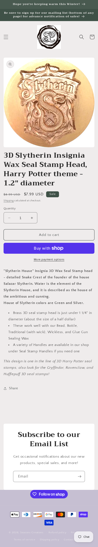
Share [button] (13, 388)
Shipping (9, 200)
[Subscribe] (79, 476)
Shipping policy (49, 539)
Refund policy (57, 532)
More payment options (49, 259)
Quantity (10, 208)
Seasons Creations (32, 532)
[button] (6, 37)
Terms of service (24, 539)
